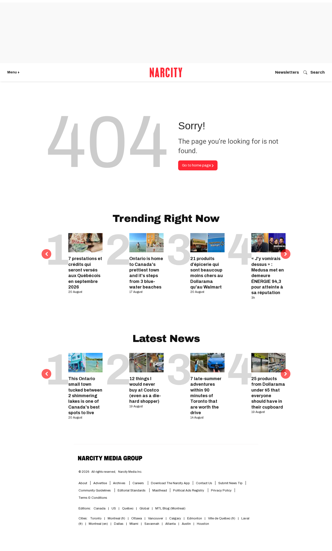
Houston (203, 523)
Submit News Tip (230, 483)
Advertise (100, 483)
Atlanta (170, 523)
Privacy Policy (221, 490)
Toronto (96, 518)
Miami (134, 523)
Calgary (175, 518)
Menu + (13, 72)
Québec (127, 508)
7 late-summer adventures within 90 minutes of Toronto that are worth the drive (205, 395)
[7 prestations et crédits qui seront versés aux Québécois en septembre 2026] (85, 242)
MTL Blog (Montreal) (170, 508)
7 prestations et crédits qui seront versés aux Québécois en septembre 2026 (85, 272)
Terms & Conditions (93, 497)
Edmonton (194, 518)
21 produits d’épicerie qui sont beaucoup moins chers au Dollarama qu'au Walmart (206, 272)
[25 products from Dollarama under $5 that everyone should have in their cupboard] (268, 362)
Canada (99, 508)
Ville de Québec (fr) (221, 518)
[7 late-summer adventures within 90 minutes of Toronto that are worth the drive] (207, 362)
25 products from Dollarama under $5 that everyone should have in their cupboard (268, 393)
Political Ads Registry (189, 490)
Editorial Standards (132, 490)
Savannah (151, 523)
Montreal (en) (98, 523)
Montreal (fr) (116, 518)
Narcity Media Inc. (130, 471)
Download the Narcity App (170, 483)
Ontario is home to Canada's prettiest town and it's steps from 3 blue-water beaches (146, 272)
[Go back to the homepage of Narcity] (166, 72)
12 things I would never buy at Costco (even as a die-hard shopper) (145, 390)
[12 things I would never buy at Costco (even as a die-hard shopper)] (146, 362)
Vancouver (155, 518)
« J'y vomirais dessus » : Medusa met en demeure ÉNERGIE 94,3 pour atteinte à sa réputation (267, 275)
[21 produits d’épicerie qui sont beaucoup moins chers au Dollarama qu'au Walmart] (207, 242)
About (83, 483)
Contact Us (204, 483)
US (114, 508)
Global (144, 508)
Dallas (118, 523)
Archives (119, 483)
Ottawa (136, 518)
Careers (138, 483)
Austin (186, 523)
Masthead (159, 490)
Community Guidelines (95, 490)
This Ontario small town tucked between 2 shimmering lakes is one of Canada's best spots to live (85, 395)
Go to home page (197, 165)
